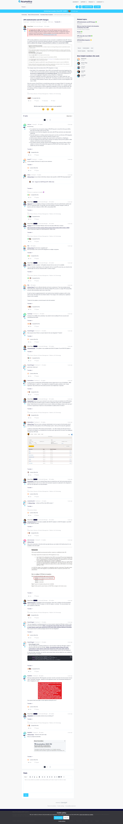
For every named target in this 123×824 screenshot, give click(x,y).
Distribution (79, 23)
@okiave (29, 225)
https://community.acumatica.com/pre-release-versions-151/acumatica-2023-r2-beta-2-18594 (48, 227)
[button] (87, 6)
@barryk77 (29, 203)
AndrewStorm (30, 380)
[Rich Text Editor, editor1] (47, 785)
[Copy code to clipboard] (71, 657)
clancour (29, 124)
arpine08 (83, 71)
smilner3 (83, 66)
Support (83, 1)
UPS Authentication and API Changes (86, 22)
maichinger (29, 313)
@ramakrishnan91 (31, 521)
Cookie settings (60, 806)
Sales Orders (90, 50)
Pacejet (79, 31)
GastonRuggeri (30, 330)
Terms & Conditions (51, 806)
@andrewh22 (30, 401)
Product (91, 1)
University (76, 1)
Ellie (28, 245)
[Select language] (80, 6)
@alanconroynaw (31, 602)
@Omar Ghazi (30, 176)
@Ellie (28, 264)
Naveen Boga (84, 62)
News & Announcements (33, 14)
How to (79, 48)
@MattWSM (30, 715)
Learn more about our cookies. (86, 814)
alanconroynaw (30, 540)
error (92, 48)
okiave (28, 174)
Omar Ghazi (30, 26)
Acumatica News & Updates (46, 14)
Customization (86, 48)
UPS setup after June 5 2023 (84, 35)
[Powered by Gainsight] (61, 803)
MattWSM (29, 675)
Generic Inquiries (81, 50)
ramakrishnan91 (31, 501)
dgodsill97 (83, 75)
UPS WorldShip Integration (83, 40)
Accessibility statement (70, 806)
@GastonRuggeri (31, 348)
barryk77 (29, 159)
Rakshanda (83, 58)
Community (100, 1)
